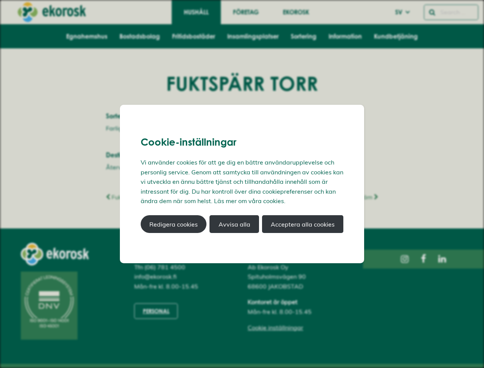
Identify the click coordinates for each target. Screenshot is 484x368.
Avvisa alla (234, 224)
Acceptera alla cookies (303, 224)
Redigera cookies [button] (173, 224)
